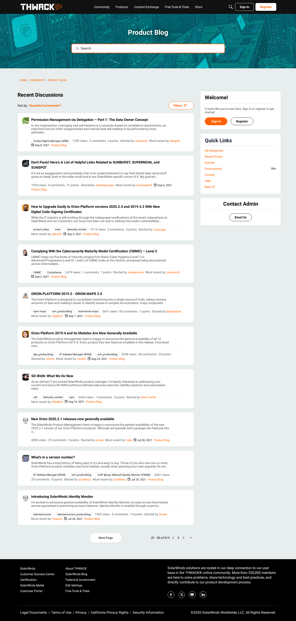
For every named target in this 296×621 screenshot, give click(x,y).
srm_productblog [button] (62, 311)
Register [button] (242, 121)
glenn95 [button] (57, 234)
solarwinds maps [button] (88, 311)
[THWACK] (41, 7)
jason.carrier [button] (148, 397)
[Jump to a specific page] (190, 537)
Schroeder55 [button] (144, 185)
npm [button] (72, 397)
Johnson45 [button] (173, 272)
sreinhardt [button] (141, 140)
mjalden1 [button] (57, 316)
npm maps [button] (39, 311)
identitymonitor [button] (42, 514)
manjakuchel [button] (136, 272)
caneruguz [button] (159, 229)
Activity (210, 162)
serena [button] (50, 358)
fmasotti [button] (57, 518)
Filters (177, 105)
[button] (25, 120)
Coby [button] (129, 440)
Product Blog (59, 145)
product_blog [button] (41, 229)
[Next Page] (183, 537)
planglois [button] (57, 401)
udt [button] (35, 397)
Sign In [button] (216, 121)
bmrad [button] (99, 440)
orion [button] (58, 229)
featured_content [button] (77, 229)
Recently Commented (44, 106)
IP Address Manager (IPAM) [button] (75, 354)
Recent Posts (214, 156)
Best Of (210, 187)
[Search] (231, 7)
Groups (210, 174)
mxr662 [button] (81, 358)
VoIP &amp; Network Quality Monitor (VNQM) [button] (124, 474)
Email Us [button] (241, 217)
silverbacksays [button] (105, 185)
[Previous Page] (173, 537)
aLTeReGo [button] (85, 479)
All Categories (214, 150)
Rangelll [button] (175, 140)
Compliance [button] (54, 272)
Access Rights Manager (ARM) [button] (50, 140)
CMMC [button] (37, 272)
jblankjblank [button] (174, 311)
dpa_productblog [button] (43, 354)
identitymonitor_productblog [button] (74, 514)
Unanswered (240, 168)
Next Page (106, 537)
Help (208, 180)
